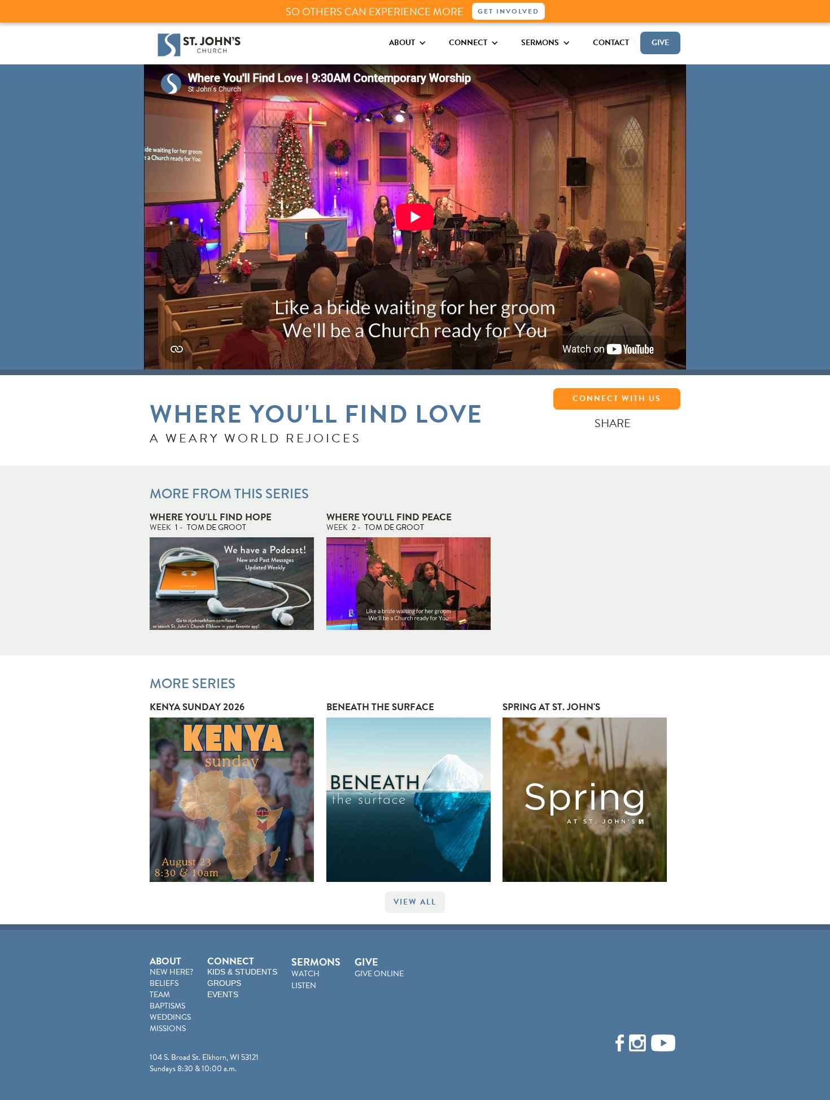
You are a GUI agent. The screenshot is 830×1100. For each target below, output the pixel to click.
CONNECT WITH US (617, 399)
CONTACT (611, 43)
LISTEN (303, 986)
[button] (408, 42)
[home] (199, 44)
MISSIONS (168, 1028)
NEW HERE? (171, 972)
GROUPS (224, 983)
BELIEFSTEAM (164, 989)
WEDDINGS (170, 1017)
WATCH (305, 974)
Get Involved (508, 11)
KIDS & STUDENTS (242, 971)
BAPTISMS (167, 1006)
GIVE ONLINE (379, 974)
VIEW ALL (415, 902)
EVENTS (222, 994)
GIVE (660, 43)
